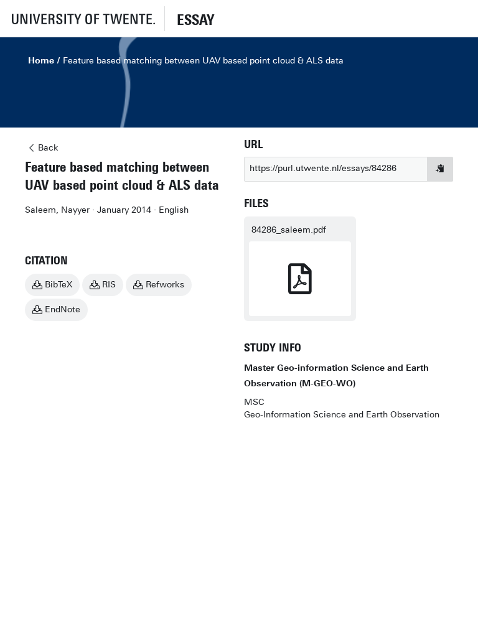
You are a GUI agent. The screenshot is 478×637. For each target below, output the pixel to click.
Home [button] (41, 60)
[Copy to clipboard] (440, 169)
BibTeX (58, 284)
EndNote (62, 309)
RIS (109, 284)
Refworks (165, 284)
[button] (82, 18)
